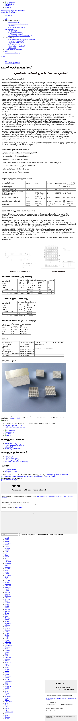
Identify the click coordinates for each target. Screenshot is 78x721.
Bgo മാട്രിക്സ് (36, 476)
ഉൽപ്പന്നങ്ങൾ (9, 29)
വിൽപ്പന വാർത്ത (11, 471)
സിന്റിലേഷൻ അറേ (15, 32)
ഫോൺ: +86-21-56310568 (13, 425)
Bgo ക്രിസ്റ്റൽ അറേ (49, 476)
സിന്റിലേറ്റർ (12, 31)
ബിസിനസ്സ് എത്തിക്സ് (16, 27)
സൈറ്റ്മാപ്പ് (51, 474)
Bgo (2, 476)
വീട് (6, 19)
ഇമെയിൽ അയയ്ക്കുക (9, 480)
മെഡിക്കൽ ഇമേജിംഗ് (15, 41)
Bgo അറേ (27, 476)
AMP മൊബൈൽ (62, 474)
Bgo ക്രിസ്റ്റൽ (9, 476)
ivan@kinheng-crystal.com (9, 12)
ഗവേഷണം (12, 48)
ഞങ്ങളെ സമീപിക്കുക (12, 53)
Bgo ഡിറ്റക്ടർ (18, 476)
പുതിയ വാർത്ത (10, 469)
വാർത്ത (7, 51)
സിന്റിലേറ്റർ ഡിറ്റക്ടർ (15, 34)
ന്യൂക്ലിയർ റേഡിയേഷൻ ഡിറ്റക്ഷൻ (21, 39)
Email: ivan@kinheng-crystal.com (15, 427)
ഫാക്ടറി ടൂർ (12, 25)
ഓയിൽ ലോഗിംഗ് (14, 44)
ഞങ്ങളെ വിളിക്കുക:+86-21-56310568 (13, 10)
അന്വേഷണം (15, 418)
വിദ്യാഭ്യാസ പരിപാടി (16, 46)
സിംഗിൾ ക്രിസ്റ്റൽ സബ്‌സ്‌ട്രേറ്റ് (19, 36)
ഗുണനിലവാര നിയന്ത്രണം (18, 24)
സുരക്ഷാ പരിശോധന (16, 42)
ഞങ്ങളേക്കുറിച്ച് (13, 22)
